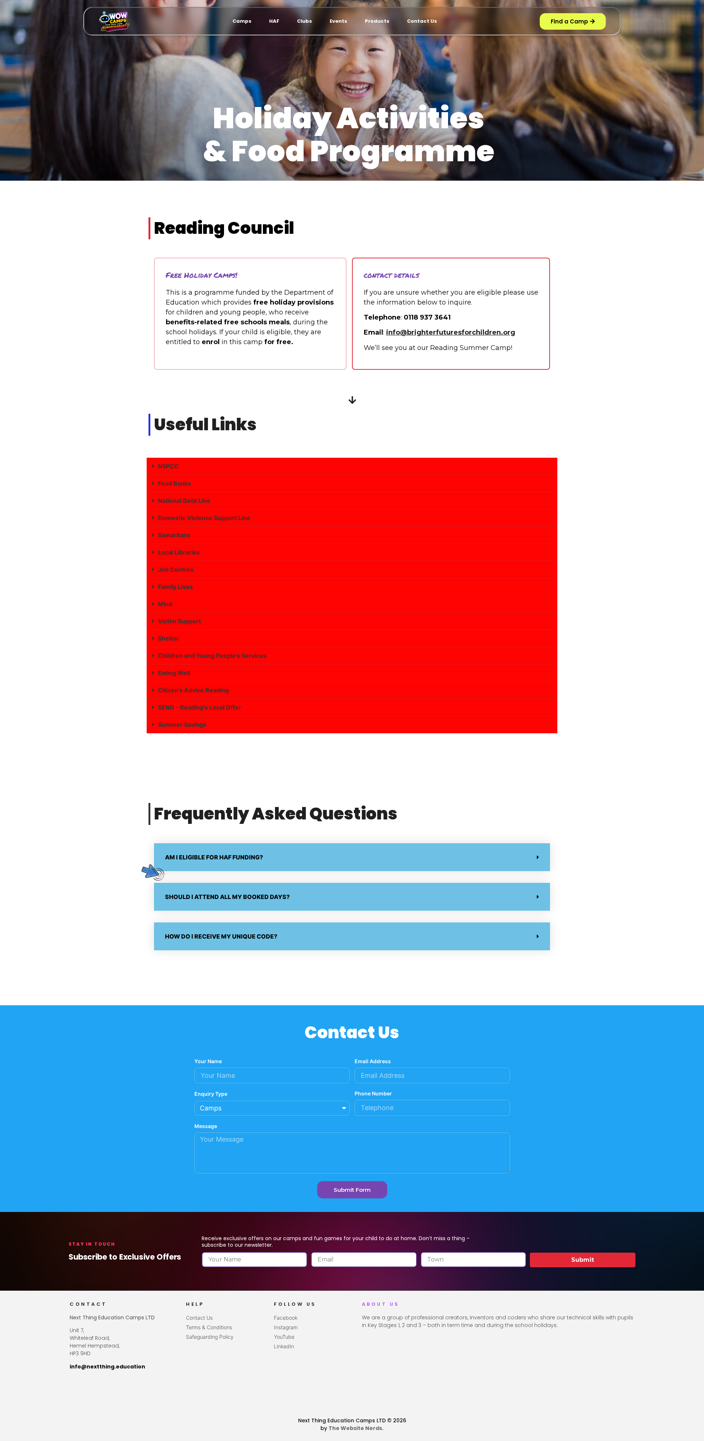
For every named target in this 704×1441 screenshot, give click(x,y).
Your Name (208, 1061)
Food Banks (174, 483)
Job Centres (176, 569)
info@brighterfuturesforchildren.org (450, 332)
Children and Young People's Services (212, 655)
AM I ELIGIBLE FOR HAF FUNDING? (214, 857)
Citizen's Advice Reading (193, 690)
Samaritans (174, 535)
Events (338, 21)
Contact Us (422, 21)
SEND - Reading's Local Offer (199, 707)
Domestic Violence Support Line (204, 518)
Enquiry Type (210, 1094)
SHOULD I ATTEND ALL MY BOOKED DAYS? (227, 896)
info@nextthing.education (107, 1366)
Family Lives (175, 586)
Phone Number (373, 1094)
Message (205, 1126)
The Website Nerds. (356, 1428)
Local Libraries (179, 552)
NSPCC (168, 466)
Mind (165, 604)
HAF (274, 21)
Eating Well (174, 673)
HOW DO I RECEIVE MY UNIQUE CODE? (221, 936)
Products (377, 21)
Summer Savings (182, 724)
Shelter (168, 638)
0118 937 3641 (427, 317)
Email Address (373, 1061)
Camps (242, 21)
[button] (352, 466)
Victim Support (179, 621)
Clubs (304, 21)
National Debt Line (184, 500)
